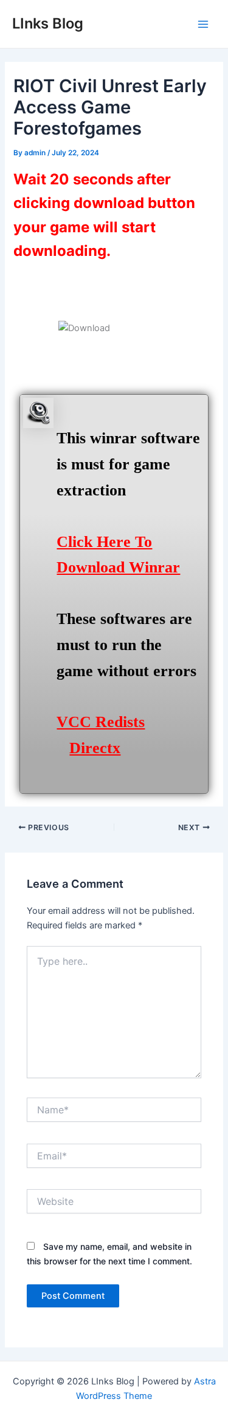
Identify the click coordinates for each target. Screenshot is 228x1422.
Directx (94, 748)
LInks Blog (47, 23)
